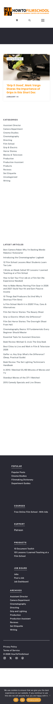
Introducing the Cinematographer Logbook (23, 257)
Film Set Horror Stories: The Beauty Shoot (23, 312)
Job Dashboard (21, 581)
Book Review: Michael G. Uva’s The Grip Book (24, 342)
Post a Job (19, 578)
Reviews (7, 169)
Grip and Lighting (18, 611)
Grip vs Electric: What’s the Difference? (22, 317)
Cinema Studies (10, 133)
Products (7, 166)
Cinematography (11, 136)
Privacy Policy (10, 646)
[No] (49, 695)
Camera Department (13, 129)
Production (8, 158)
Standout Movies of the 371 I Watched (21, 377)
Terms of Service (11, 650)
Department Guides (20, 483)
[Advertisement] (26, 216)
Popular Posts (18, 472)
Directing (7, 140)
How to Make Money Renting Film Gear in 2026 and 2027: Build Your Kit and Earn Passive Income (25, 288)
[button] (29, 20)
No (22, 700)
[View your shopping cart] (17, 20)
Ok (16, 700)
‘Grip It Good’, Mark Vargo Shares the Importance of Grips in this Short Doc (23, 89)
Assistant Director (12, 125)
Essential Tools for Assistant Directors (21, 337)
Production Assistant (13, 162)
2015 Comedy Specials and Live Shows (22, 382)
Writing (6, 180)
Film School (9, 144)
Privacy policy (34, 700)
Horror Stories (10, 151)
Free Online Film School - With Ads (31, 512)
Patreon (18, 530)
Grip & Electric (15, 59)
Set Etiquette (9, 173)
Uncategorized (10, 177)
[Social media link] (4, 658)
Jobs (16, 574)
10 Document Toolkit (24, 548)
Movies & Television (12, 155)
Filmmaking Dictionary (22, 479)
